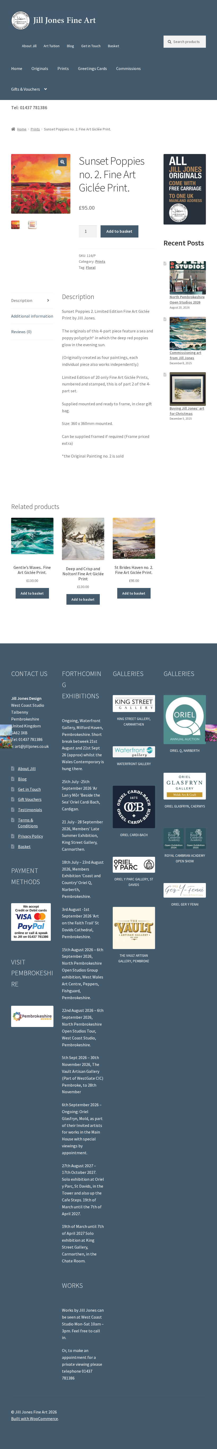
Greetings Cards (92, 68)
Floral (91, 267)
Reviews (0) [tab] (21, 331)
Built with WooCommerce (34, 1418)
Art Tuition (52, 45)
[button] (62, 162)
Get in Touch (91, 45)
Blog (70, 45)
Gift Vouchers (30, 799)
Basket (113, 45)
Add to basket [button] (32, 593)
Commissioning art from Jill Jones (185, 355)
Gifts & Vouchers (25, 89)
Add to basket (119, 231)
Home (16, 68)
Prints (63, 68)
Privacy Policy (30, 836)
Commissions (128, 68)
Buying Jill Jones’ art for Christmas (187, 411)
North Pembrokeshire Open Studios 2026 (187, 300)
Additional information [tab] (32, 316)
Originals (39, 68)
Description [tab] (21, 300)
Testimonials (30, 809)
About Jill (29, 45)
